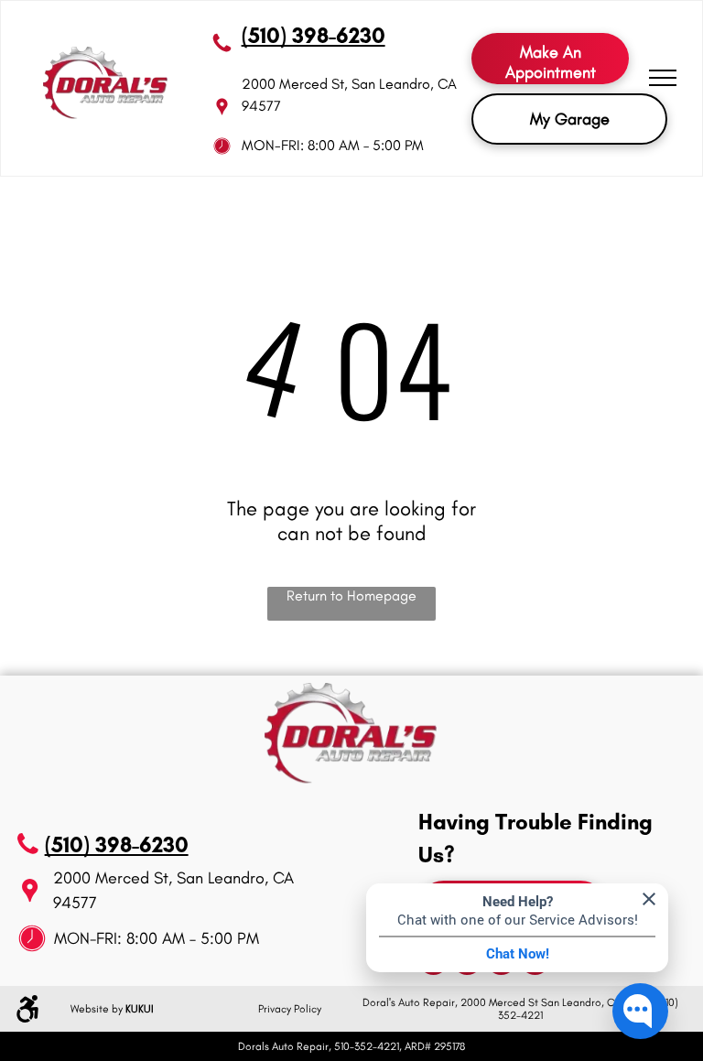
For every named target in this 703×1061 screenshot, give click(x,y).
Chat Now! (517, 954)
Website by (96, 1008)
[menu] (663, 78)
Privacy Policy (289, 1008)
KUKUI (139, 1008)
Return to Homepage (351, 595)
